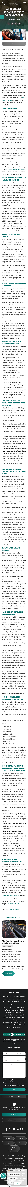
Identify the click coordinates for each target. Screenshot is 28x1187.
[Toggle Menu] (24, 3)
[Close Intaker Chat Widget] (26, 1167)
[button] (12, 986)
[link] (2, 17)
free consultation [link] (13, 904)
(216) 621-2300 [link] (13, 1007)
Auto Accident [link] (14, 909)
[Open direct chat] (24, 1167)
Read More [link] (8, 973)
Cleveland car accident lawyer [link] (11, 895)
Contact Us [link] (14, 1114)
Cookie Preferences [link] (14, 1148)
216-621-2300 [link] (14, 1096)
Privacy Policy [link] (8, 1138)
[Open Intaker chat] (10, 1186)
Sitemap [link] (20, 1143)
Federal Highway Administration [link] (15, 169)
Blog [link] (8, 1143)
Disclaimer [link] (20, 1138)
